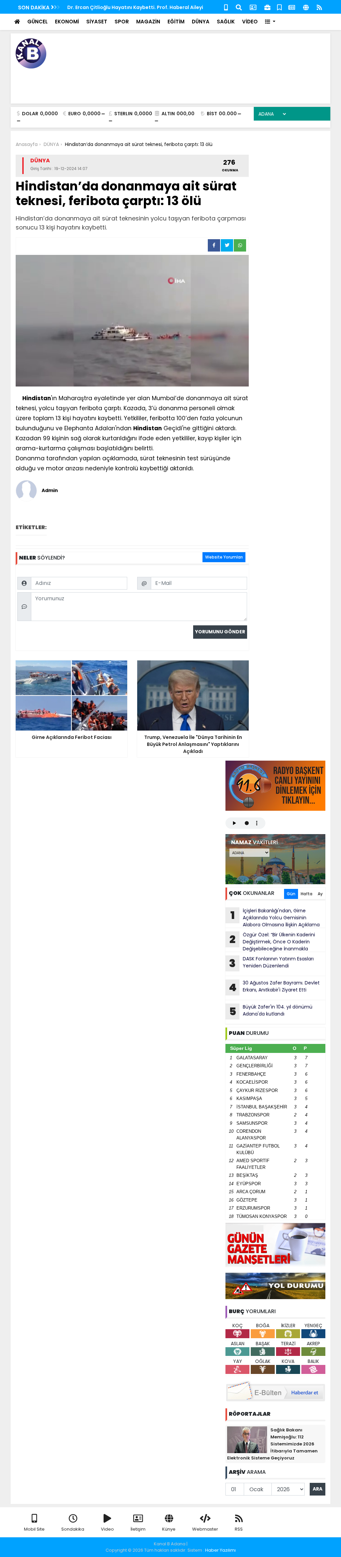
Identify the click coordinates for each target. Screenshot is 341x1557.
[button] (270, 22)
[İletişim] (253, 7)
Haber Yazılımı (220, 1550)
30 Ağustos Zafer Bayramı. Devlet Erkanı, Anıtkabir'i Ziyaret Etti (274, 987)
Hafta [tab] (306, 894)
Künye (168, 1529)
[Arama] (238, 7)
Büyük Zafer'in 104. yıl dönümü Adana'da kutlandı (271, 1011)
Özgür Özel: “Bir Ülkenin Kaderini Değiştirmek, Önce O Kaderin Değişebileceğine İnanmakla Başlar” (270, 941)
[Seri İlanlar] (279, 7)
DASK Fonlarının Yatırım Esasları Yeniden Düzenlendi (271, 963)
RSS (239, 1529)
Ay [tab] (320, 894)
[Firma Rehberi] (267, 7)
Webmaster (205, 1529)
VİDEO (250, 21)
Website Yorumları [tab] (224, 557)
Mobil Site (34, 1529)
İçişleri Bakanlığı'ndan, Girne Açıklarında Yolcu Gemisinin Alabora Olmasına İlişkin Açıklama (275, 917)
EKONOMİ (67, 21)
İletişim (138, 1529)
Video (107, 1529)
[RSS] (319, 7)
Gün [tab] (291, 894)
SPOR (122, 21)
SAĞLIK (226, 21)
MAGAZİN (148, 21)
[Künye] (306, 7)
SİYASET (96, 21)
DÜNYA (200, 21)
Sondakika (72, 1529)
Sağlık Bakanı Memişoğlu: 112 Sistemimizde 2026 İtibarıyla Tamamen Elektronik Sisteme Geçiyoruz (272, 1444)
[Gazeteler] (291, 7)
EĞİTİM (176, 21)
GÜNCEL (37, 21)
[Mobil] (226, 7)
